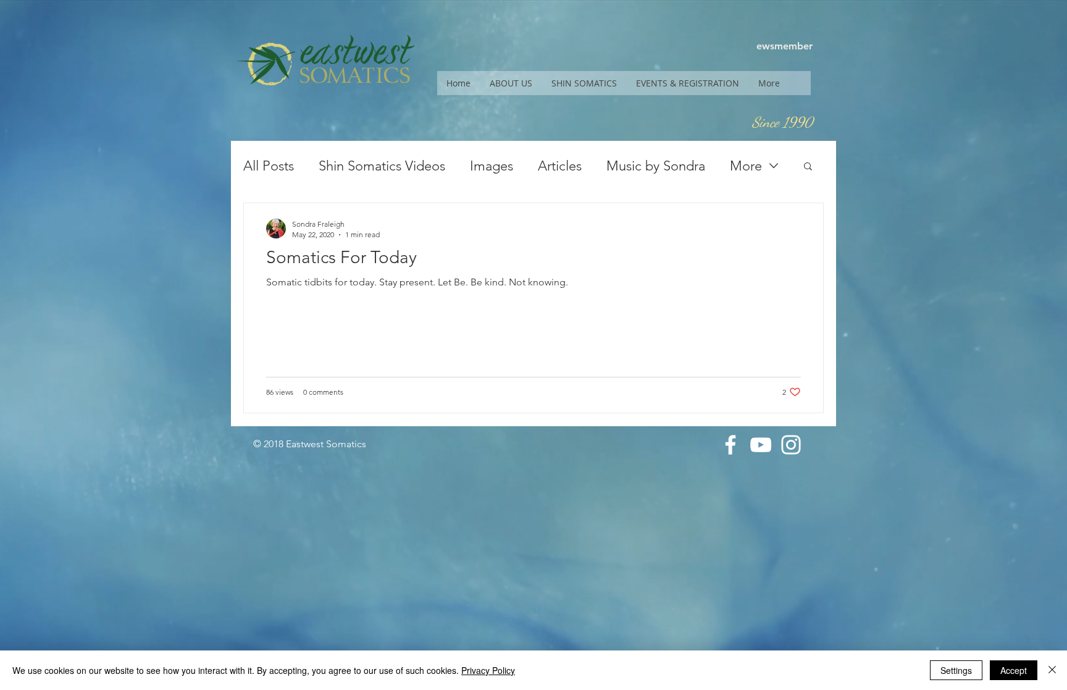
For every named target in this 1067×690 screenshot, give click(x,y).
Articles (560, 166)
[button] (511, 83)
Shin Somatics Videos (382, 166)
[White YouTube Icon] (761, 445)
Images (491, 166)
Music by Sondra (655, 166)
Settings (956, 670)
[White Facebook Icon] (730, 445)
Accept (1013, 670)
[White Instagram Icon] (791, 445)
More (746, 166)
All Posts (268, 166)
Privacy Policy (488, 670)
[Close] (1052, 670)
